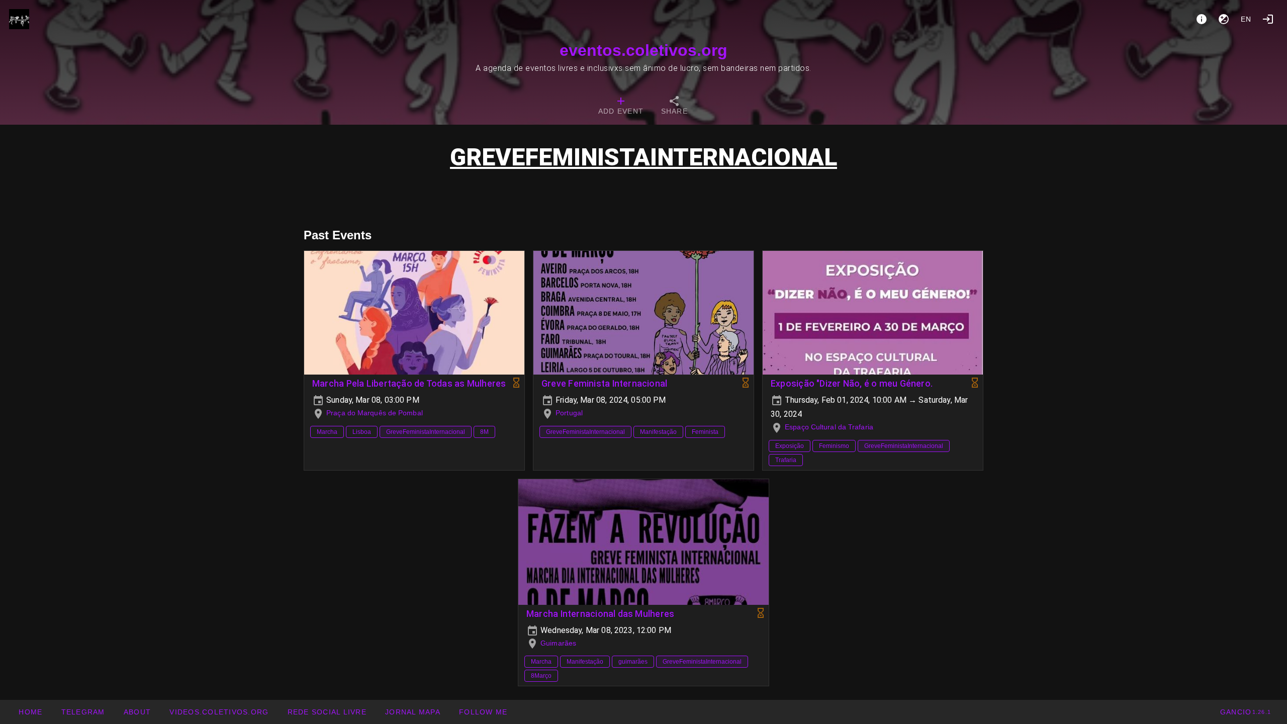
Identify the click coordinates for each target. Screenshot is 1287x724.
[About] (1201, 19)
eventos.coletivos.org (643, 50)
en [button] (1246, 19)
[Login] (1268, 19)
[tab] (621, 106)
